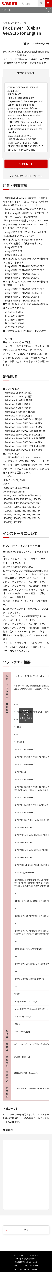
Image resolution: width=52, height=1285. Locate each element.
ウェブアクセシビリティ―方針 (26, 1265)
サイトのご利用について (26, 1258)
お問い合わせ (19, 1255)
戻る (26, 1229)
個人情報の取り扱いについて (26, 1262)
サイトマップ (33, 1255)
